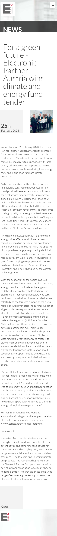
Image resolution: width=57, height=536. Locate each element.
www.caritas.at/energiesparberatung (22, 423)
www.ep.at (42, 478)
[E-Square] (8, 14)
